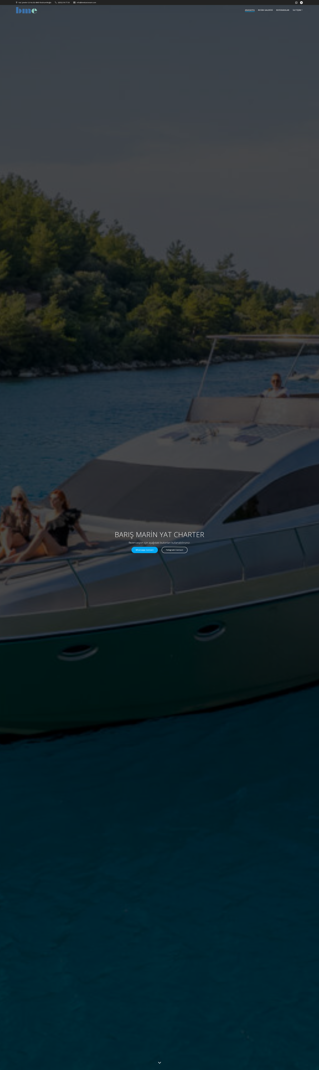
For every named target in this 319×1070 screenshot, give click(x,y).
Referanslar (282, 10)
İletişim (297, 10)
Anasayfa (250, 10)
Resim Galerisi (265, 10)
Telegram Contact (174, 550)
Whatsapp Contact (145, 550)
